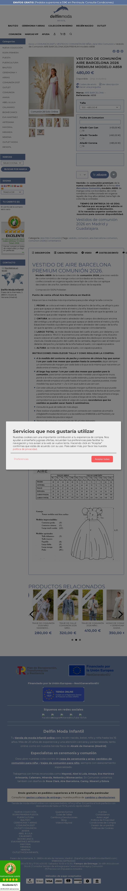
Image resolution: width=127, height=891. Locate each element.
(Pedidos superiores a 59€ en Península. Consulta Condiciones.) (63, 2)
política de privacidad (25, 448)
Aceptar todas (102, 459)
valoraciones (9, 889)
